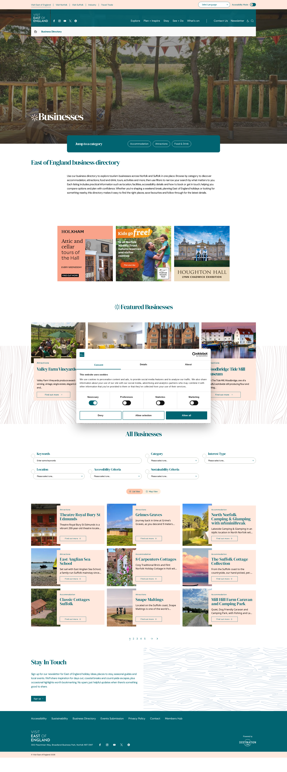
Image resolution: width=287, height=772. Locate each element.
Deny (100, 415)
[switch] (126, 402)
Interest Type (217, 454)
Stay (166, 20)
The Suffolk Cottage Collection (229, 561)
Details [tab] (143, 364)
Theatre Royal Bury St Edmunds (80, 516)
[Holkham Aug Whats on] (85, 253)
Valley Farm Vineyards (56, 369)
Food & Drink (181, 143)
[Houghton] (202, 253)
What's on (193, 20)
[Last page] (157, 639)
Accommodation (139, 143)
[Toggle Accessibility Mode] (253, 4)
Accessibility (39, 718)
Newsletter (237, 20)
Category (157, 454)
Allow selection (143, 415)
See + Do (178, 20)
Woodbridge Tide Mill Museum (226, 371)
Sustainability (59, 718)
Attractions (161, 143)
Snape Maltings (149, 599)
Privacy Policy (136, 718)
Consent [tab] (98, 365)
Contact (155, 718)
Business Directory (84, 718)
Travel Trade (107, 4)
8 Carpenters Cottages (156, 559)
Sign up (37, 698)
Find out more (52, 394)
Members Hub (173, 718)
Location (42, 469)
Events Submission (112, 718)
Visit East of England (41, 4)
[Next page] (151, 639)
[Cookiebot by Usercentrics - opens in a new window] (194, 354)
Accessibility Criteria (107, 469)
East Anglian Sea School (75, 561)
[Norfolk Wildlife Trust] (143, 253)
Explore (135, 20)
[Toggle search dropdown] (252, 21)
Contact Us (221, 20)
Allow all (186, 415)
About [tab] (188, 364)
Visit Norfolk (61, 4)
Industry (92, 4)
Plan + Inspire (152, 20)
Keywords (43, 454)
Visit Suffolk (77, 4)
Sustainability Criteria (165, 469)
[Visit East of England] (40, 18)
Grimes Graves (149, 514)
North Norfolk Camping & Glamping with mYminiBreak (231, 519)
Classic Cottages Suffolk (75, 601)
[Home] (35, 31)
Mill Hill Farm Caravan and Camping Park (231, 601)
